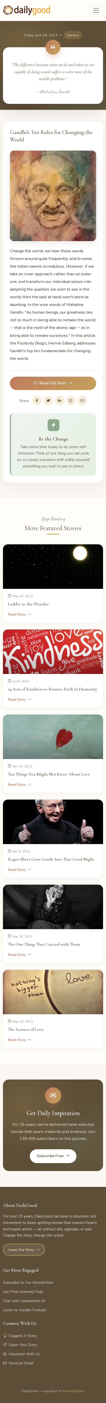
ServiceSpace (73, 1390)
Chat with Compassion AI (24, 1300)
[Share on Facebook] (37, 400)
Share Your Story (23, 1344)
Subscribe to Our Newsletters (28, 1282)
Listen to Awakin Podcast (24, 1310)
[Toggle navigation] (96, 10)
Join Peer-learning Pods (23, 1291)
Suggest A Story (23, 1335)
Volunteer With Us (24, 1354)
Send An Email (21, 1363)
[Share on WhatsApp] (71, 400)
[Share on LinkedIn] (59, 400)
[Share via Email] (82, 400)
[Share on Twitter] (48, 400)
